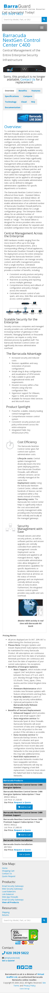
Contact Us (27, 79)
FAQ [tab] (33, 102)
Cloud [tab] (24, 102)
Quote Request (8, 876)
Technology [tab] (10, 102)
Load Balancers (9, 891)
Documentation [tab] (12, 107)
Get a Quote (24, 854)
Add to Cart (25, 807)
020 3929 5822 (12, 14)
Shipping (5, 912)
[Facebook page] (18, 968)
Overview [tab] (9, 90)
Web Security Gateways (12, 888)
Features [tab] (36, 90)
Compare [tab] (27, 96)
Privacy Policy (30, 985)
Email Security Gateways (13, 886)
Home (4, 868)
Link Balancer (8, 894)
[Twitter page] (22, 968)
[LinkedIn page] (30, 968)
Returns (5, 915)
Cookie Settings (24, 989)
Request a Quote (22, 802)
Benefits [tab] (23, 90)
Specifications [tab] (12, 96)
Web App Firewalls (10, 897)
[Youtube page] (26, 968)
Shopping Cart (8, 871)
